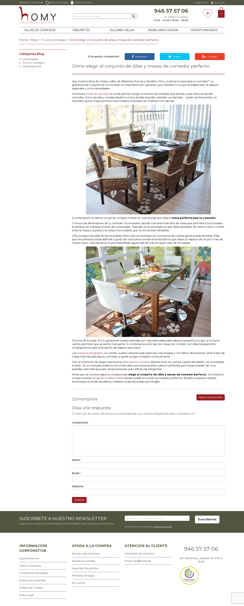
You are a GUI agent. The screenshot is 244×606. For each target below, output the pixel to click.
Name (76, 460)
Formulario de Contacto (139, 553)
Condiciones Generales (33, 573)
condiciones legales (162, 526)
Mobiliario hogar (163, 30)
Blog (34, 40)
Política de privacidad (32, 580)
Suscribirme (207, 519)
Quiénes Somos (29, 558)
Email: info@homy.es (138, 561)
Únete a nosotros (30, 565)
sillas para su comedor (136, 362)
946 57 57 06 (201, 549)
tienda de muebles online (108, 378)
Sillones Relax (122, 30)
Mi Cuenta (219, 2)
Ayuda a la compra (83, 561)
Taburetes (81, 30)
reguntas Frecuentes (85, 568)
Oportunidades (204, 30)
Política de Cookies (31, 587)
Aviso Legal (26, 595)
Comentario (80, 422)
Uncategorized (31, 66)
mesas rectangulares (90, 353)
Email (75, 473)
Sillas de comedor (40, 30)
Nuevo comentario (210, 397)
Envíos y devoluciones (85, 553)
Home (23, 40)
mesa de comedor (97, 93)
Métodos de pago (83, 575)
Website (77, 486)
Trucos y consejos (53, 40)
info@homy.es (201, 2)
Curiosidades (30, 59)
